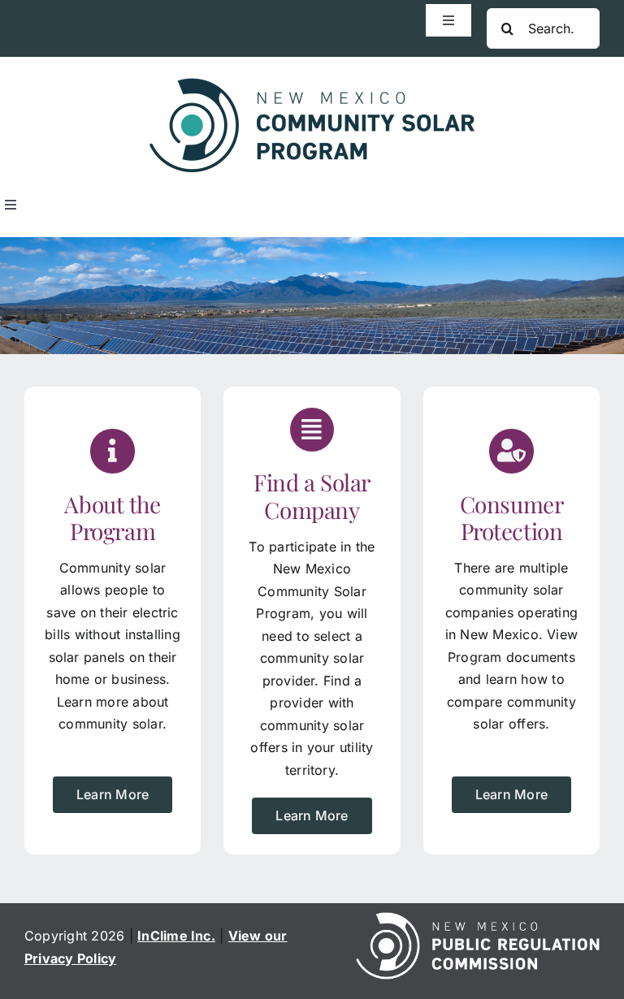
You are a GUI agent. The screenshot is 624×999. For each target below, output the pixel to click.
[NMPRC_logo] (478, 918)
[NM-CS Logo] (312, 84)
